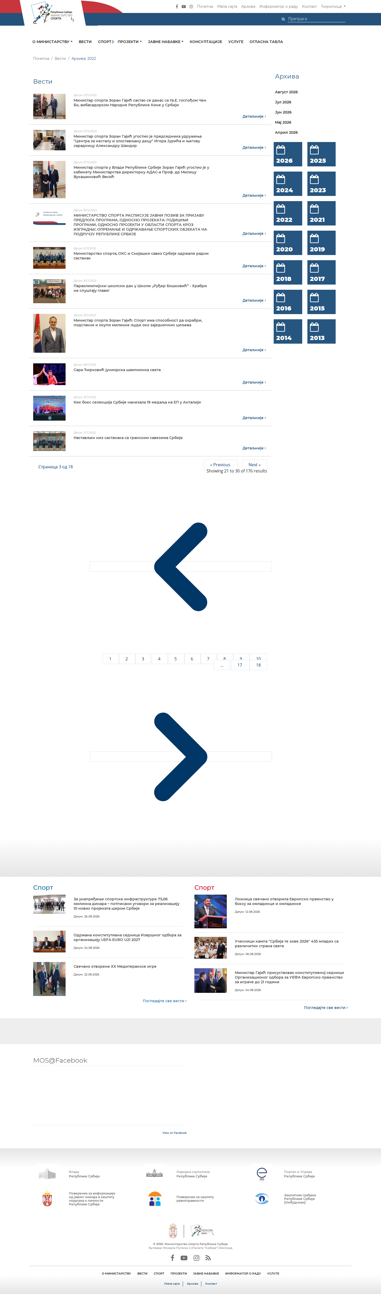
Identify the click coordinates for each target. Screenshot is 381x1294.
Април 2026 (286, 132)
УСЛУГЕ (273, 1273)
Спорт (104, 41)
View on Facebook (175, 1133)
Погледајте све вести (164, 1001)
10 (258, 659)
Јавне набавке (164, 41)
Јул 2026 (283, 102)
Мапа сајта (227, 6)
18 (258, 665)
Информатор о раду (278, 6)
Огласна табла (266, 41)
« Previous (220, 465)
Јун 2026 (283, 112)
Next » (255, 465)
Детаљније (254, 116)
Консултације (206, 41)
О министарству (51, 41)
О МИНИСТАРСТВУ (116, 1273)
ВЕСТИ (142, 1273)
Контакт (309, 6)
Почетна (205, 6)
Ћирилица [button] (332, 6)
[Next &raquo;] (181, 756)
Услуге (235, 41)
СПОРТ (159, 1273)
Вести (85, 41)
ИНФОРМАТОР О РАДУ (243, 1273)
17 (240, 665)
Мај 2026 (283, 122)
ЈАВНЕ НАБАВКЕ (206, 1273)
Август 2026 (286, 92)
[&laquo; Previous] (181, 566)
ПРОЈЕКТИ (179, 1273)
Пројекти (129, 41)
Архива (248, 6)
